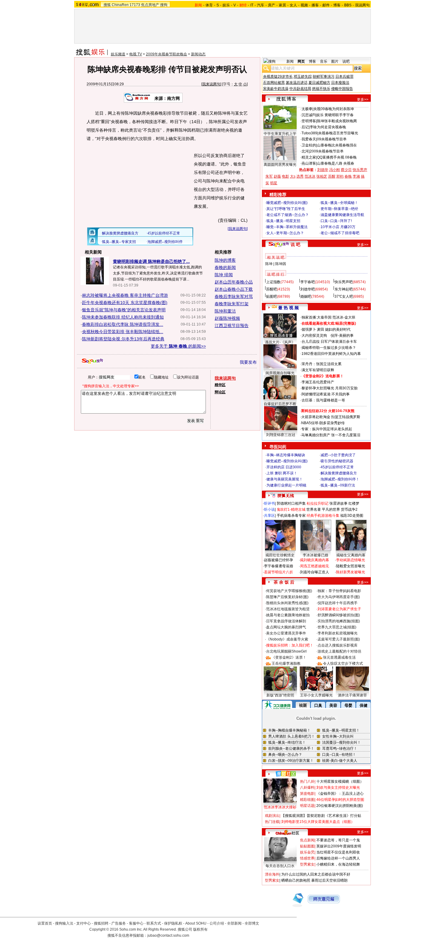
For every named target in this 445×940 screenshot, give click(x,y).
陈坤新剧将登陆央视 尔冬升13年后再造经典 (123, 338)
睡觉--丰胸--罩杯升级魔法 (287, 227)
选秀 (300, 176)
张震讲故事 (338, 503)
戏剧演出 (272, 816)
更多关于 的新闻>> (178, 346)
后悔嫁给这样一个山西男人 (338, 858)
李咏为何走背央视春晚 (328, 127)
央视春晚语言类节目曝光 (338, 133)
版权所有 (200, 929)
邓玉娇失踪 (303, 76)
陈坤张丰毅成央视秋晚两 (337, 121)
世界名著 (313, 509)
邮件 (326, 5)
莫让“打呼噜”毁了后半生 (285, 209)
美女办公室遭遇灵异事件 (286, 633)
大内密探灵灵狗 (314, 335)
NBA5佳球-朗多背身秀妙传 (323, 423)
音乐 (323, 61)
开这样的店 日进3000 (283, 467)
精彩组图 (307, 800)
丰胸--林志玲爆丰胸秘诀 (285, 455)
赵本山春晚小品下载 (234, 289)
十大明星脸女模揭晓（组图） (340, 781)
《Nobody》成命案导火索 (287, 639)
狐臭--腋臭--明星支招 (283, 221)
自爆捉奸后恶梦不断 (280, 404)
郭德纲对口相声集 (291, 503)
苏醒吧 (271, 289)
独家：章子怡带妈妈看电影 (339, 591)
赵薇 (277, 176)
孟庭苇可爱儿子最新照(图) (339, 639)
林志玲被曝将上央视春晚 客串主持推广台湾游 (125, 295)
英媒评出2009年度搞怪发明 (338, 846)
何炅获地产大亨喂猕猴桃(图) (289, 591)
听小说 (269, 509)
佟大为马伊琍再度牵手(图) (339, 597)
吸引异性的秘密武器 (337, 461)
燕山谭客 (309, 163)
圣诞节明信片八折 (278, 572)
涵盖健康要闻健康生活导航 (342, 215)
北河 (305, 151)
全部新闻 (234, 923)
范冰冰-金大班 (343, 317)
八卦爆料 (307, 787)
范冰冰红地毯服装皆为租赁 (288, 609)
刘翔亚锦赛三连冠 (280, 435)
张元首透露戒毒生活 (339, 657)
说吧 (346, 61)
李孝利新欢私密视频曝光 (338, 633)
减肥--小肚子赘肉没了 (338, 455)
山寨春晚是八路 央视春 (335, 163)
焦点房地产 (150, 5)
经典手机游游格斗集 (323, 515)
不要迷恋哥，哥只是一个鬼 (338, 840)
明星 (273, 183)
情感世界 (307, 858)
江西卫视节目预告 (232, 325)
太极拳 (307, 109)
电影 (285, 176)
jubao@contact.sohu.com (168, 935)
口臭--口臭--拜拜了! (336, 221)
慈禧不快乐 (321, 89)
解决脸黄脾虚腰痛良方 (339, 473)
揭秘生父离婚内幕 (350, 555)
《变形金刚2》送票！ (289, 657)
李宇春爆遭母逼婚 (278, 566)
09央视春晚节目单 (332, 139)
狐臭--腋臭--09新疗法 (338, 485)
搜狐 (107, 5)
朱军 (269, 176)
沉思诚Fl (308, 115)
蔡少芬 (346, 170)
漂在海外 (272, 874)
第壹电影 (307, 793)
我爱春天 (309, 139)
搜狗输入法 (64, 923)
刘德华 (322, 170)
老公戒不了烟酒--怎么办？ (287, 215)
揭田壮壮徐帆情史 (280, 555)
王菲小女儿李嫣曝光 (316, 695)
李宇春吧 (307, 282)
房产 (271, 5)
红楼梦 (353, 503)
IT (251, 5)
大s (292, 176)
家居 (282, 5)
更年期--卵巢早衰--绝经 (339, 209)
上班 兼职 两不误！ (281, 473)
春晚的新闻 (225, 267)
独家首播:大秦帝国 (316, 317)
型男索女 (307, 864)
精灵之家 (309, 157)
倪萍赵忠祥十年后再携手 (338, 603)
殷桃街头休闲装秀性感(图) (287, 603)
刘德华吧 (307, 289)
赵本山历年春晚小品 (234, 282)
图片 (334, 61)
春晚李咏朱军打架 (232, 303)
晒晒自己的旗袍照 (295, 880)
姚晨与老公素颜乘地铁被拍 (288, 615)
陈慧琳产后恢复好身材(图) (287, 597)
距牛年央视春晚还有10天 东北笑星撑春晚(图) (124, 302)
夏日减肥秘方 (319, 82)
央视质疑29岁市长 (278, 76)
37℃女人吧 (344, 296)
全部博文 (252, 923)
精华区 (220, 385)
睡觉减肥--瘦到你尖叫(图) (287, 203)
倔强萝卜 (309, 329)
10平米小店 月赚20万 (338, 227)
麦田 (320, 329)
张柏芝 (321, 176)
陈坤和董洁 (225, 311)
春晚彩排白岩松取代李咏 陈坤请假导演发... (122, 324)
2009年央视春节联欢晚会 (166, 54)
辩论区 (220, 392)
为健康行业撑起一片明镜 (286, 485)
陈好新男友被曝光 (350, 572)
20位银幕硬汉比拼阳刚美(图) (339, 806)
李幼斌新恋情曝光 (350, 560)
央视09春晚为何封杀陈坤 (333, 109)
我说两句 (362, 5)
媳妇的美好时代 (338, 329)
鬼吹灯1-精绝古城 (291, 509)
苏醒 (331, 176)
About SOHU (195, 923)
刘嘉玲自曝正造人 (314, 572)
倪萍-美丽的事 (342, 335)
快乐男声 (360, 170)
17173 (135, 5)
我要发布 (248, 362)
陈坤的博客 (225, 260)
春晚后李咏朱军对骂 (234, 296)
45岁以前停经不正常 (337, 467)
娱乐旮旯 (307, 852)
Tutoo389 (309, 133)
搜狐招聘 (101, 923)
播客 (315, 5)
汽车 (260, 5)
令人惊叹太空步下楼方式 (343, 663)
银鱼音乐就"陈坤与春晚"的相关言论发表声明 (124, 309)
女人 (293, 5)
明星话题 (307, 806)
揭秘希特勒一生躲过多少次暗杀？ (329, 348)
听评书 (269, 503)
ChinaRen (120, 5)
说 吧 (295, 244)
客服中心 (136, 923)
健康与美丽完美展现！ (284, 479)
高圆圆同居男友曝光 (280, 164)
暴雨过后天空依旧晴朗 (329, 880)
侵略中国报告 (342, 89)
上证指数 (273, 282)
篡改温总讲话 (297, 82)
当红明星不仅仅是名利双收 (338, 852)
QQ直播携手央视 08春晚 (337, 157)
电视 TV (135, 54)
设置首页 (45, 923)
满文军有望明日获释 (318, 370)
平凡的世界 (331, 509)
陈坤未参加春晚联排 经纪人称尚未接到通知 (123, 317)
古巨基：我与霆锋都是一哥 (323, 400)
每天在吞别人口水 (280, 866)
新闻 (290, 61)
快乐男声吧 (344, 282)
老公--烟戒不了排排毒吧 (340, 233)
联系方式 (154, 923)
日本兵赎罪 (344, 76)
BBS (347, 5)
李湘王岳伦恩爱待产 (318, 382)
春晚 (348, 176)
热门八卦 (307, 781)
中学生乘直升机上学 (280, 134)
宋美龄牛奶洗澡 (275, 89)
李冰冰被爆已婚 (315, 555)
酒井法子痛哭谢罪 (352, 695)
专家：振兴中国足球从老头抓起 (326, 429)
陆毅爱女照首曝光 (350, 566)
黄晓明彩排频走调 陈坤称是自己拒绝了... (151, 261)
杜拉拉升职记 (317, 503)
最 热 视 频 (288, 307)
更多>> (362, 99)
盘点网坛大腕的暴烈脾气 (286, 627)
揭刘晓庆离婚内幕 (314, 560)
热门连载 (272, 822)
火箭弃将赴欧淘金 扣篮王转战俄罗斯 (330, 417)
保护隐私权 (173, 923)
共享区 (269, 515)
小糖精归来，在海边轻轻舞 (338, 864)
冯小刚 (334, 170)
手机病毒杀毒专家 (291, 515)
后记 (305, 127)
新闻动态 (198, 54)
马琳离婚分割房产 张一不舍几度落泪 (330, 435)
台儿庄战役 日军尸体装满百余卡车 (329, 341)
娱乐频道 (118, 54)
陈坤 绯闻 (224, 274)
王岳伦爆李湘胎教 (286, 663)
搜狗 (163, 5)
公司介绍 (216, 923)
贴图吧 (271, 296)
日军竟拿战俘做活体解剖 (286, 621)
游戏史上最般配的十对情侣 (339, 651)
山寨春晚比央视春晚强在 (337, 145)
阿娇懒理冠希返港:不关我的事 (326, 394)
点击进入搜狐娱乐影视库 (338, 645)
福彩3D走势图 (351, 515)
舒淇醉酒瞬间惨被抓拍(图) (339, 615)
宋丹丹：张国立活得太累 (321, 364)
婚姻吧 (305, 296)
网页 (301, 61)
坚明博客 (309, 121)
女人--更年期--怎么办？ (285, 233)
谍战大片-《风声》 (280, 342)
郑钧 (340, 176)
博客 (337, 5)
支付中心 (83, 923)
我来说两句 (211, 84)
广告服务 (118, 923)
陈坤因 (280, 264)
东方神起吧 (344, 289)
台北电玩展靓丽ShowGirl (286, 651)
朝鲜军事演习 (324, 76)
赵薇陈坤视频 (227, 318)
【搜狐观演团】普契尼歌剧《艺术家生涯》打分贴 (321, 816)
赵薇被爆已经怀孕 (278, 560)
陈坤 (268, 264)
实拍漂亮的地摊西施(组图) (339, 621)
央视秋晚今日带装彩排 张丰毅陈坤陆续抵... (122, 331)
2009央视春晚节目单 (327, 151)
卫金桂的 (309, 145)
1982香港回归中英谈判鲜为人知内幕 (331, 354)
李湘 (356, 176)
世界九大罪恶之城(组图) (337, 627)
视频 (304, 5)
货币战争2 (349, 509)
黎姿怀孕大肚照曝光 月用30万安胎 (330, 388)
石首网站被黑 (274, 82)
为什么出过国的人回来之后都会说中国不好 (315, 874)
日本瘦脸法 (340, 82)
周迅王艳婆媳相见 (314, 566)
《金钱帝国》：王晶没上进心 (340, 793)
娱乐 (226, 5)
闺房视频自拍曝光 (280, 373)
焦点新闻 (307, 840)
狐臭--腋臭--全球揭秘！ (339, 203)
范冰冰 (310, 176)
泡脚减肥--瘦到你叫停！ (340, 479)
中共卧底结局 (300, 89)
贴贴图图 (307, 846)
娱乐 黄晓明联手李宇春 (335, 115)
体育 (209, 5)
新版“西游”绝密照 (280, 695)
